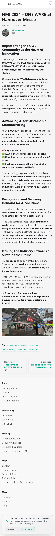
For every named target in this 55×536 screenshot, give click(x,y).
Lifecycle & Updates (12, 447)
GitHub (6, 424)
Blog (4, 505)
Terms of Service (10, 474)
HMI (31, 345)
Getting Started (10, 388)
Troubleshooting (10, 401)
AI (37, 345)
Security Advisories (11, 443)
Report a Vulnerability (13, 451)
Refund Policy (9, 478)
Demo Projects (9, 396)
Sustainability (9, 350)
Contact (6, 466)
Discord (6, 415)
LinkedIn (6, 420)
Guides (5, 392)
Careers (6, 497)
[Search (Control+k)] (50, 3)
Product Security (11, 439)
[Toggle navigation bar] (4, 4)
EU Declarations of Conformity (17, 482)
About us (7, 501)
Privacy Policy (9, 470)
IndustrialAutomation (28, 350)
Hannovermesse (18, 345)
